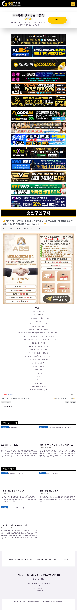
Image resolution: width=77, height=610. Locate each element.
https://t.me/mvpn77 (38, 315)
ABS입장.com (38, 308)
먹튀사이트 (40, 559)
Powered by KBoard (7, 406)
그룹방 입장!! (57, 20)
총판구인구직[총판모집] (16, 559)
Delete (73, 402)
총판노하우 (48, 559)
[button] (68, 3)
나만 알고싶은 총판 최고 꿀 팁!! (12, 491)
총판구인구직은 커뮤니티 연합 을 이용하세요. (56, 445)
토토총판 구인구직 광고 (10, 445)
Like (5, 394)
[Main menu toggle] (73, 4)
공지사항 (65, 559)
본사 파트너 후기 (30, 559)
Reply (8, 402)
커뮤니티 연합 (57, 559)
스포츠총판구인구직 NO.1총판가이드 (15, 525)
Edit (67, 402)
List (3, 402)
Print (71, 394)
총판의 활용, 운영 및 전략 (48, 491)
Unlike (10, 394)
